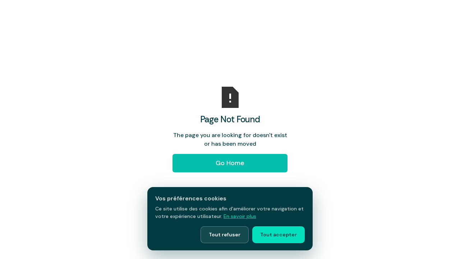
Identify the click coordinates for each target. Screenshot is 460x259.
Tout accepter (278, 234)
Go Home (230, 163)
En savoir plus (240, 216)
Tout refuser (224, 234)
